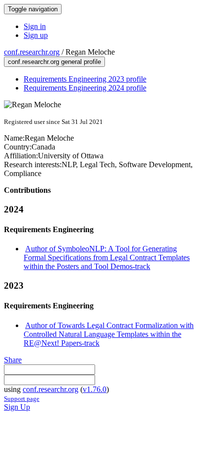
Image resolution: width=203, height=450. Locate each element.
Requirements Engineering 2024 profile (85, 88)
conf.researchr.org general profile (54, 61)
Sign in (35, 26)
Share (13, 360)
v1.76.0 (94, 389)
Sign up (36, 35)
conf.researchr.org (32, 52)
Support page (21, 398)
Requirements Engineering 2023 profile (85, 79)
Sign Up (17, 407)
